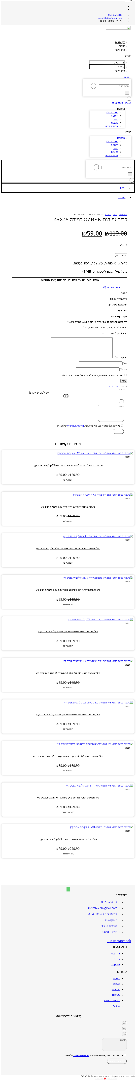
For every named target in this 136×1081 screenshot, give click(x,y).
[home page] (118, 31)
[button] (110, 55)
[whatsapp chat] (68, 889)
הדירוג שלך (121, 333)
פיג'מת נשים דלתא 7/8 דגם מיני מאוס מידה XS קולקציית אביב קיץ (68, 714)
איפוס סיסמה (111, 126)
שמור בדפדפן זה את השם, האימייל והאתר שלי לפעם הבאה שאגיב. (91, 375)
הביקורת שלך (120, 357)
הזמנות (114, 115)
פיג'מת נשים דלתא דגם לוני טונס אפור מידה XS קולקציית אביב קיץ (68, 548)
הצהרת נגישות (73, 1076)
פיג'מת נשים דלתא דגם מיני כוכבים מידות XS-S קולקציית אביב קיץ (68, 589)
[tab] (118, 287)
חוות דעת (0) (109, 287)
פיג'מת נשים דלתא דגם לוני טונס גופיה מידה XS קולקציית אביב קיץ (68, 673)
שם (125, 363)
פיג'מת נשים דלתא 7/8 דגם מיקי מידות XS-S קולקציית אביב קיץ (68, 797)
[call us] (68, 884)
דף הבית (120, 42)
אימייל (123, 369)
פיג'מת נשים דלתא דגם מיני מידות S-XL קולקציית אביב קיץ (68, 839)
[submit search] (93, 86)
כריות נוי (108, 214)
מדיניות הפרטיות (75, 425)
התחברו (121, 108)
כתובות (114, 122)
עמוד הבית (123, 214)
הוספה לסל (121, 255)
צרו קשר (120, 50)
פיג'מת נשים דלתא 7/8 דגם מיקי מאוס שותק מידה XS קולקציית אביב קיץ (68, 756)
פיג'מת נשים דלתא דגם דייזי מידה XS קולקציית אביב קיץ (68, 506)
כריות (115, 214)
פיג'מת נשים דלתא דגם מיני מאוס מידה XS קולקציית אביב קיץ (68, 631)
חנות (115, 119)
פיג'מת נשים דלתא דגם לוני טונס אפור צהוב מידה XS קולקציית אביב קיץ (68, 465)
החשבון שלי (112, 112)
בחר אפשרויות (68, 604)
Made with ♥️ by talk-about (106, 1079)
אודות (121, 46)
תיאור (118, 287)
